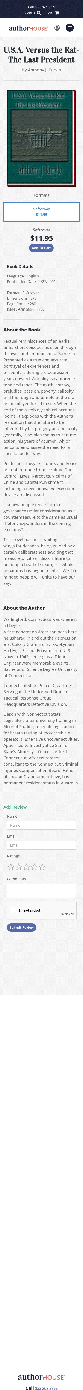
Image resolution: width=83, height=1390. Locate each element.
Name (12, 816)
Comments (16, 878)
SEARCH (30, 13)
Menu (71, 27)
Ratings (13, 856)
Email (11, 836)
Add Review (15, 807)
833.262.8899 (45, 7)
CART (50, 13)
